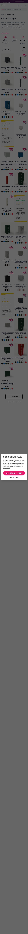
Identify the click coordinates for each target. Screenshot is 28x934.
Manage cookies (14, 477)
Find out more (6, 468)
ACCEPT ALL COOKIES (14, 473)
